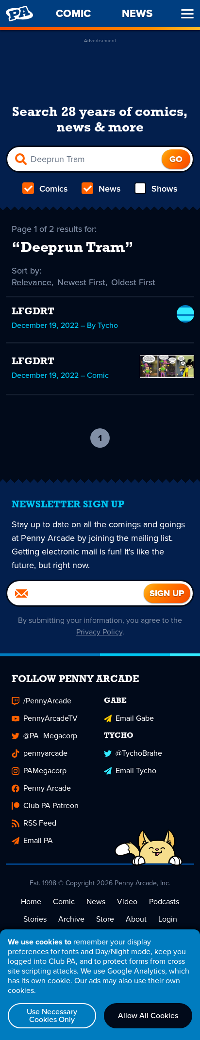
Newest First (81, 282)
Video (127, 901)
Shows (164, 188)
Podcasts (164, 901)
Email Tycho (136, 770)
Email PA (38, 840)
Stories (35, 919)
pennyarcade (45, 753)
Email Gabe (135, 718)
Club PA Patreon (51, 805)
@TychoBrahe (139, 753)
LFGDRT (33, 312)
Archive (71, 919)
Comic (64, 901)
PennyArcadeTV (50, 718)
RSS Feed (39, 823)
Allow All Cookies (148, 1015)
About (136, 919)
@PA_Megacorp (50, 735)
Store (105, 919)
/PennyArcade (47, 700)
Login (167, 919)
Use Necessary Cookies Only (52, 1015)
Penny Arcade (47, 788)
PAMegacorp (45, 770)
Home (31, 901)
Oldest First (133, 282)
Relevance (31, 282)
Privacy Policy (99, 631)
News (110, 188)
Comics (53, 188)
